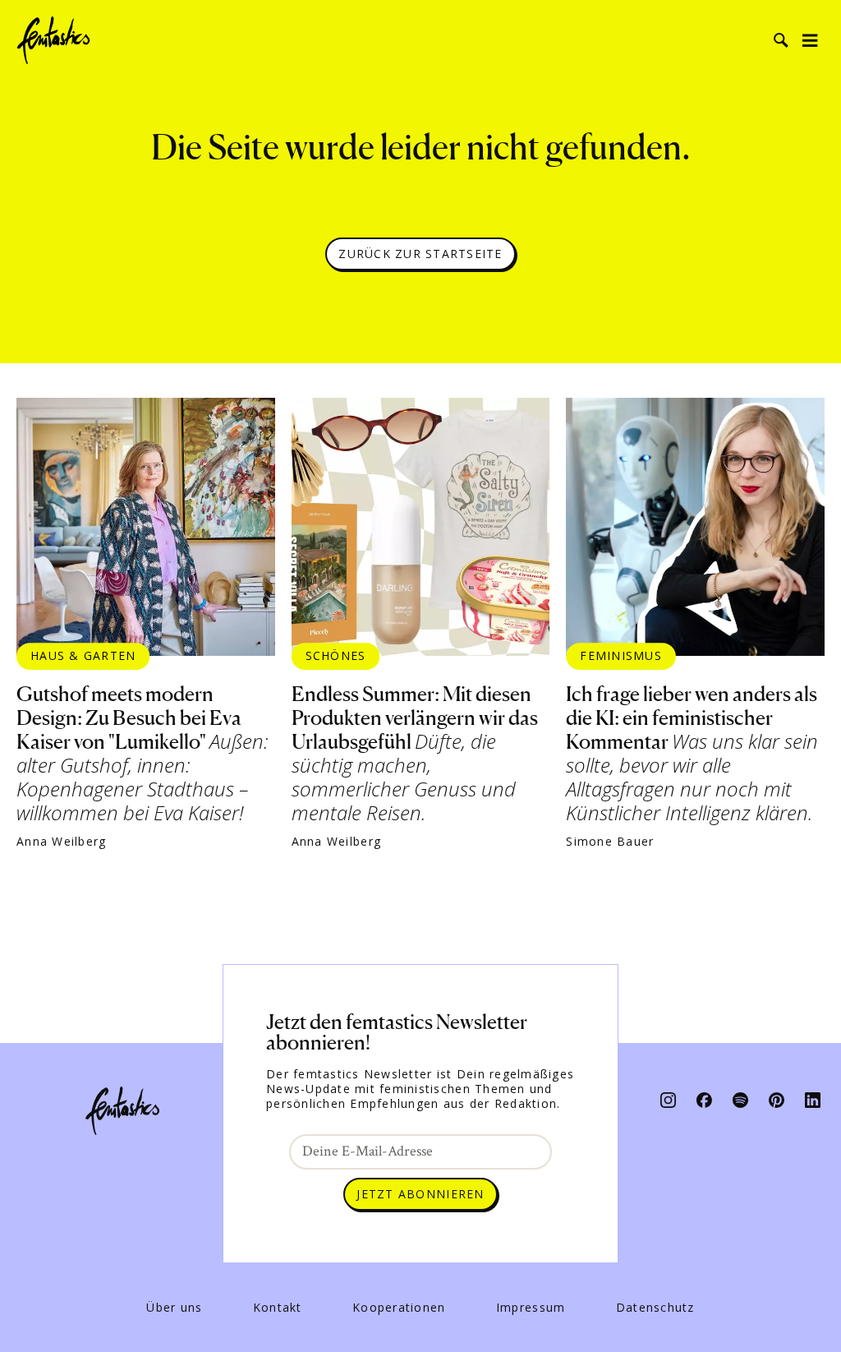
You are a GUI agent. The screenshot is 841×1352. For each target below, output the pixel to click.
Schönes (336, 655)
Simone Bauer (610, 841)
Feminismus (621, 655)
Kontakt (277, 1307)
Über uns (174, 1307)
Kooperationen (398, 1307)
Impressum (530, 1307)
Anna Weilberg (61, 841)
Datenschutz (655, 1307)
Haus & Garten (83, 655)
